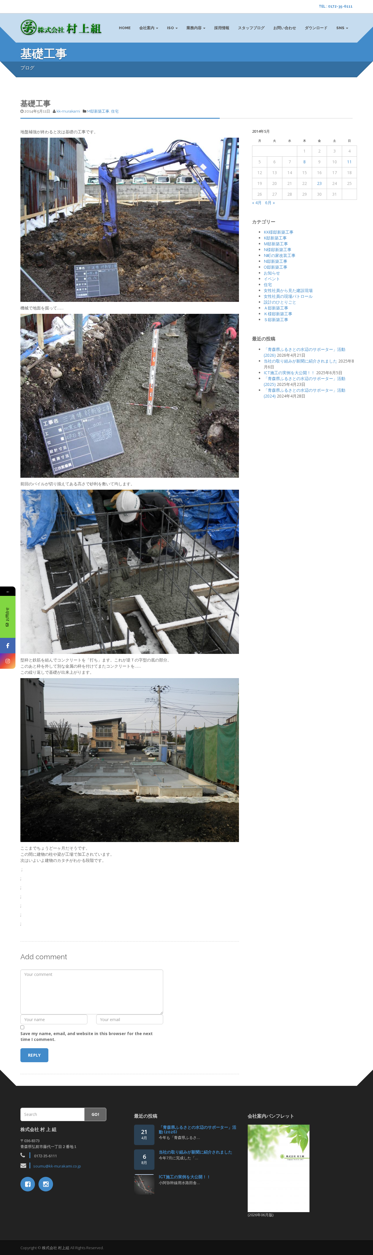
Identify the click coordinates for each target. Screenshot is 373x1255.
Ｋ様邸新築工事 (278, 313)
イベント (272, 278)
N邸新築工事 (275, 261)
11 (349, 161)
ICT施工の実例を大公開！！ (289, 372)
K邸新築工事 (275, 238)
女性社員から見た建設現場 (288, 290)
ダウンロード (316, 28)
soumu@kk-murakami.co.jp (57, 1166)
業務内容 (194, 28)
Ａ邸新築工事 (276, 308)
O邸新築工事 (275, 267)
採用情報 (221, 28)
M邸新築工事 (98, 111)
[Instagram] (7, 661)
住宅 (115, 111)
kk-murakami (68, 111)
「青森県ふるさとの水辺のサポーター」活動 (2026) (197, 1129)
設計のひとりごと (280, 302)
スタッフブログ (251, 28)
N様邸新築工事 (277, 249)
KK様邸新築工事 (278, 232)
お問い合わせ (284, 28)
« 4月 (257, 202)
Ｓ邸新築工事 (276, 319)
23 (319, 183)
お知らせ (272, 273)
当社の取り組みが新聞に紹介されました (300, 361)
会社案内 (147, 28)
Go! (95, 1114)
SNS (340, 28)
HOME (125, 28)
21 (144, 1134)
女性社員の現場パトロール (288, 296)
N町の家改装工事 (279, 255)
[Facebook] (7, 645)
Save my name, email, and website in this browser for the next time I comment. (86, 1036)
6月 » (270, 202)
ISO (171, 28)
